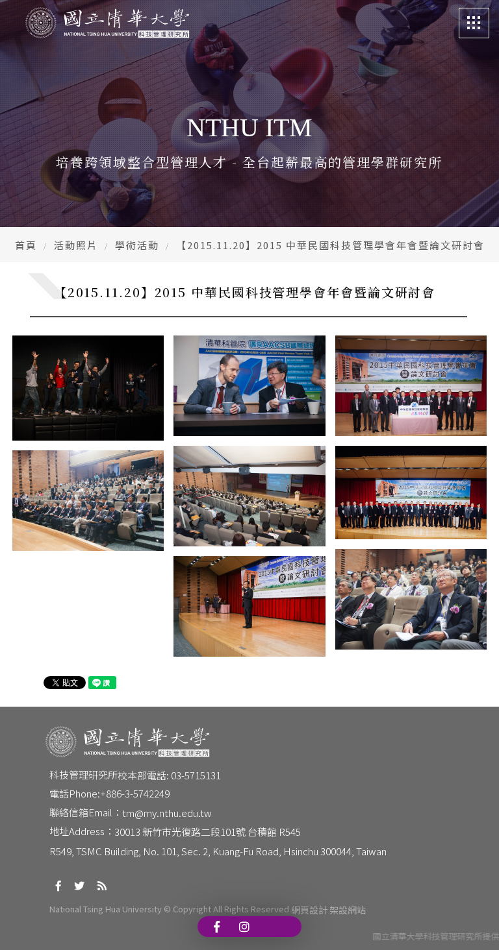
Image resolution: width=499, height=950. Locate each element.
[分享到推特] (79, 885)
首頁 (26, 245)
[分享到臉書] (58, 885)
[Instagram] (244, 926)
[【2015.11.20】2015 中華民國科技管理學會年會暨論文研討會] (88, 388)
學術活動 (137, 245)
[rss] (102, 885)
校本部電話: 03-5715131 (169, 775)
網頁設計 (309, 909)
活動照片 (76, 245)
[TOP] (471, 922)
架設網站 (347, 909)
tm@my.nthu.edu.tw (167, 813)
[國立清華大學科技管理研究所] (107, 23)
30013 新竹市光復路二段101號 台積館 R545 (207, 831)
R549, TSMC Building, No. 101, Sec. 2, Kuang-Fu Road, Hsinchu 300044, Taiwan (218, 851)
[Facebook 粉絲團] (217, 926)
